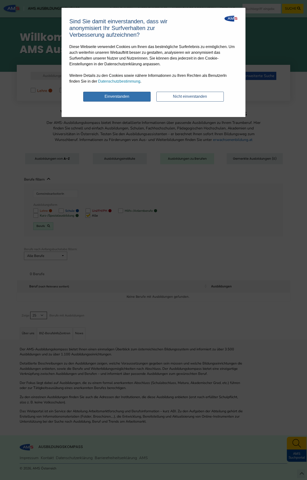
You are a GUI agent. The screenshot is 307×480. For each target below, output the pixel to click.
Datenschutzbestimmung (119, 81)
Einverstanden (117, 96)
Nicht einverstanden (190, 96)
